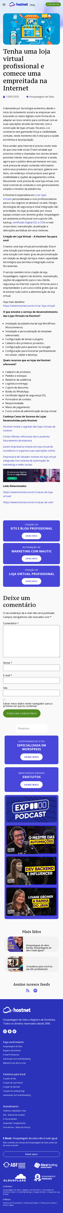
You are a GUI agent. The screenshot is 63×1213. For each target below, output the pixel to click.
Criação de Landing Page (14, 1091)
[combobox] (32, 728)
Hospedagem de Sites (41, 96)
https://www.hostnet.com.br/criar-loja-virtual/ (29, 305)
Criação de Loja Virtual (13, 1082)
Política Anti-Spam (31, 1203)
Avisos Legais (8, 1205)
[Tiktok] (14, 1031)
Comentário (11, 623)
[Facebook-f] (10, 1031)
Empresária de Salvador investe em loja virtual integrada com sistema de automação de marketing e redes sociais (29, 460)
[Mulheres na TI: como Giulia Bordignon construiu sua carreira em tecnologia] (31, 884)
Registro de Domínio (12, 1050)
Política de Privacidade (12, 1203)
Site (5, 688)
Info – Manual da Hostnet (14, 1115)
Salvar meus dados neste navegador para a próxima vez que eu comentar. (27, 704)
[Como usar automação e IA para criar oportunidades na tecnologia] (31, 853)
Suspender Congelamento (14, 1123)
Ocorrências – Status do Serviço (16, 1127)
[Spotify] (35, 991)
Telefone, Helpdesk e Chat (14, 1110)
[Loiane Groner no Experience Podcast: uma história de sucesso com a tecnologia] (31, 915)
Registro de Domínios (31, 1190)
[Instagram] (5, 1031)
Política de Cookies (48, 1203)
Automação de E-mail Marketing (17, 1059)
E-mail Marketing (24, 1192)
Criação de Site (9, 1078)
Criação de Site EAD (11, 1087)
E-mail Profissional (11, 1054)
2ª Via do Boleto (10, 1119)
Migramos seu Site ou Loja (14, 1063)
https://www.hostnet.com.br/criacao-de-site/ (28, 502)
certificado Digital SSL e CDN (29, 222)
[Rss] (27, 991)
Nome (7, 663)
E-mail (7, 675)
